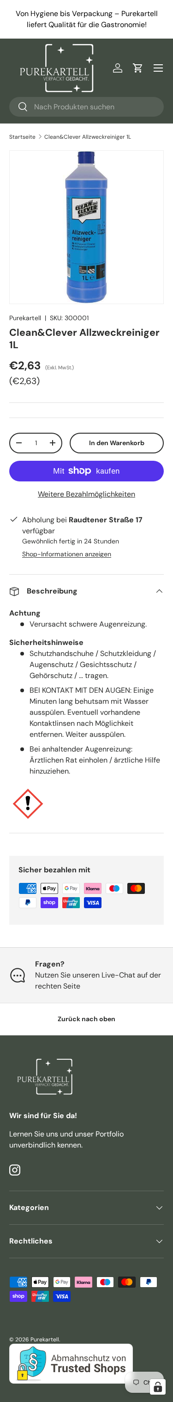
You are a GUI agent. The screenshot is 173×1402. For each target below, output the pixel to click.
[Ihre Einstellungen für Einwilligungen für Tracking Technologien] (158, 1387)
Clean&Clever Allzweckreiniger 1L (87, 137)
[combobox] (86, 107)
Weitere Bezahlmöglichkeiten (86, 494)
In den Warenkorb (116, 443)
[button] (138, 68)
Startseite (22, 137)
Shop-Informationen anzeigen (66, 554)
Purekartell (25, 318)
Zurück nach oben (86, 1019)
